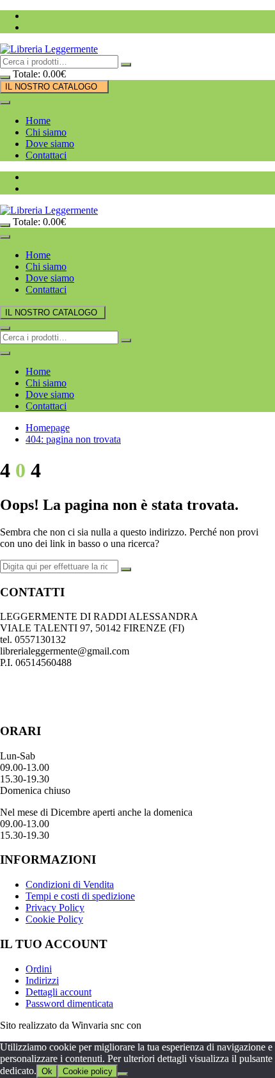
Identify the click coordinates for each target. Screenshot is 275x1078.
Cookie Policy (54, 919)
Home (38, 120)
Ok (47, 1071)
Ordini (39, 968)
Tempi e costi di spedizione (80, 896)
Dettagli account (58, 992)
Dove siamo (50, 143)
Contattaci (46, 155)
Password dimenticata (69, 1003)
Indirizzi (42, 980)
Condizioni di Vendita (70, 884)
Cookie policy (88, 1071)
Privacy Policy (55, 907)
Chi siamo (46, 132)
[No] (123, 1074)
